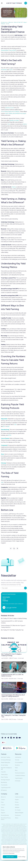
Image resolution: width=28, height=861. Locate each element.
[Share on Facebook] (10, 548)
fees (8, 124)
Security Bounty (5, 815)
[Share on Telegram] (17, 548)
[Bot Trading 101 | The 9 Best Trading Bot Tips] (14, 707)
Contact (3, 804)
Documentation (19, 762)
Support (3, 812)
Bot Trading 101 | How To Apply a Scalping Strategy (14, 618)
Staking (14, 187)
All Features (4, 790)
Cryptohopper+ (19, 778)
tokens (25, 124)
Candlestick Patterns (20, 775)
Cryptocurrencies (19, 797)
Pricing (16, 802)
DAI (16, 424)
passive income (9, 107)
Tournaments (4, 785)
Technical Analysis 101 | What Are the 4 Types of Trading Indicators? (13, 626)
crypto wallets (8, 113)
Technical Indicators (20, 773)
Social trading (4, 765)
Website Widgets (19, 812)
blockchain (4, 69)
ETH (4, 426)
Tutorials (17, 760)
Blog (16, 770)
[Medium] (19, 737)
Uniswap (3, 463)
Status (16, 818)
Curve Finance (5, 438)
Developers (18, 815)
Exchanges (17, 780)
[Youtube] (14, 737)
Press (2, 802)
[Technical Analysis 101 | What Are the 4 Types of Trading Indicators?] (14, 687)
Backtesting (4, 782)
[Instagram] (16, 737)
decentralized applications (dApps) (10, 111)
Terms (2, 807)
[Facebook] (2, 737)
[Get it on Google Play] (20, 748)
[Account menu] (25, 3)
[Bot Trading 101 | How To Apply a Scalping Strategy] (14, 646)
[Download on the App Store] (7, 748)
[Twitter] (5, 737)
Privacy (2, 810)
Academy (17, 765)
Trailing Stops (4, 774)
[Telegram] (8, 737)
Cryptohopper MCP (5, 787)
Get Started (18, 757)
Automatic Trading (5, 757)
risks (2, 482)
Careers (3, 799)
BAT (8, 426)
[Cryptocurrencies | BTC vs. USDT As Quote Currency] (14, 666)
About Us (3, 797)
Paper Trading (4, 777)
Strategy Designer (5, 779)
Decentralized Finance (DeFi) (8, 50)
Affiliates (17, 807)
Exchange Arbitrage (6, 760)
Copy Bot (3, 772)
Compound (4, 445)
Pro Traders (18, 810)
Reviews (17, 804)
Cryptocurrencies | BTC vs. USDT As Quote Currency (12, 622)
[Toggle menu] (2, 3)
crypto (11, 69)
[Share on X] (14, 548)
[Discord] (11, 737)
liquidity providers (14, 120)
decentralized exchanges (19, 113)
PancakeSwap (5, 429)
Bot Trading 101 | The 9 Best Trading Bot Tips (12, 630)
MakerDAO (4, 418)
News (16, 767)
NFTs (9, 435)
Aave (2, 454)
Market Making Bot (5, 762)
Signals (17, 799)
